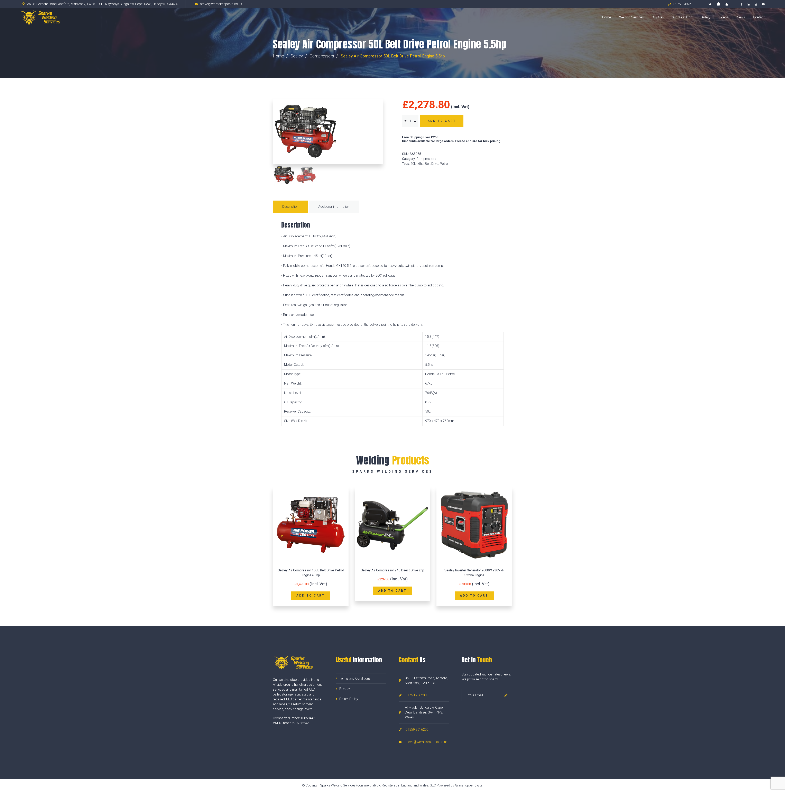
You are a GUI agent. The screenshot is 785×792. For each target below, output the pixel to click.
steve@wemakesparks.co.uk (426, 742)
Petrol (444, 164)
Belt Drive (431, 164)
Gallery (705, 17)
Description (290, 207)
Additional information (334, 207)
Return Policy (348, 699)
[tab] (291, 207)
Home (606, 17)
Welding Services (631, 17)
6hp (421, 164)
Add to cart (442, 120)
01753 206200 (416, 695)
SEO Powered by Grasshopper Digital (456, 785)
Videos (724, 17)
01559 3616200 (417, 729)
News (741, 17)
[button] (718, 4)
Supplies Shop (682, 17)
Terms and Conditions (354, 678)
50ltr (413, 164)
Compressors (322, 56)
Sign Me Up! (506, 695)
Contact (759, 17)
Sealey (297, 56)
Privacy (344, 689)
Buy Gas (658, 17)
